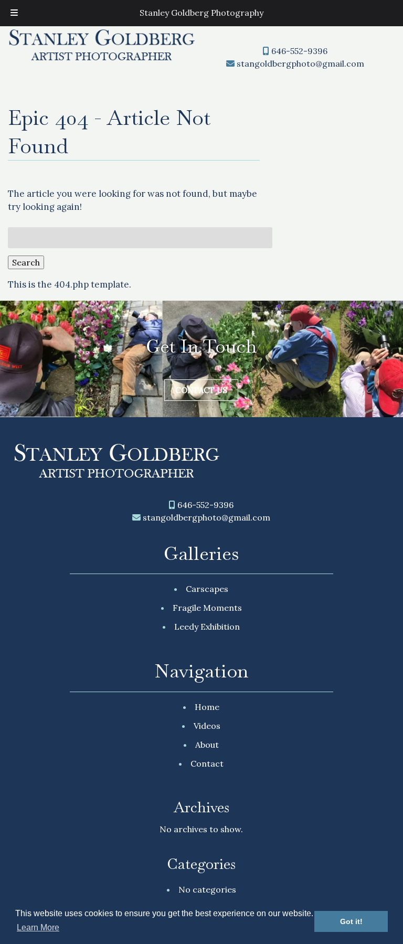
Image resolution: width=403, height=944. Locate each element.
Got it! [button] (351, 921)
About (207, 744)
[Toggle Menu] (14, 13)
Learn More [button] (38, 927)
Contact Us (201, 390)
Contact (207, 763)
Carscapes (207, 589)
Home (207, 707)
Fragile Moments (207, 607)
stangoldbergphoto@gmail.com (300, 63)
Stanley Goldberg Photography (201, 12)
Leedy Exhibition (207, 626)
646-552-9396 (299, 51)
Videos (207, 725)
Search (26, 262)
